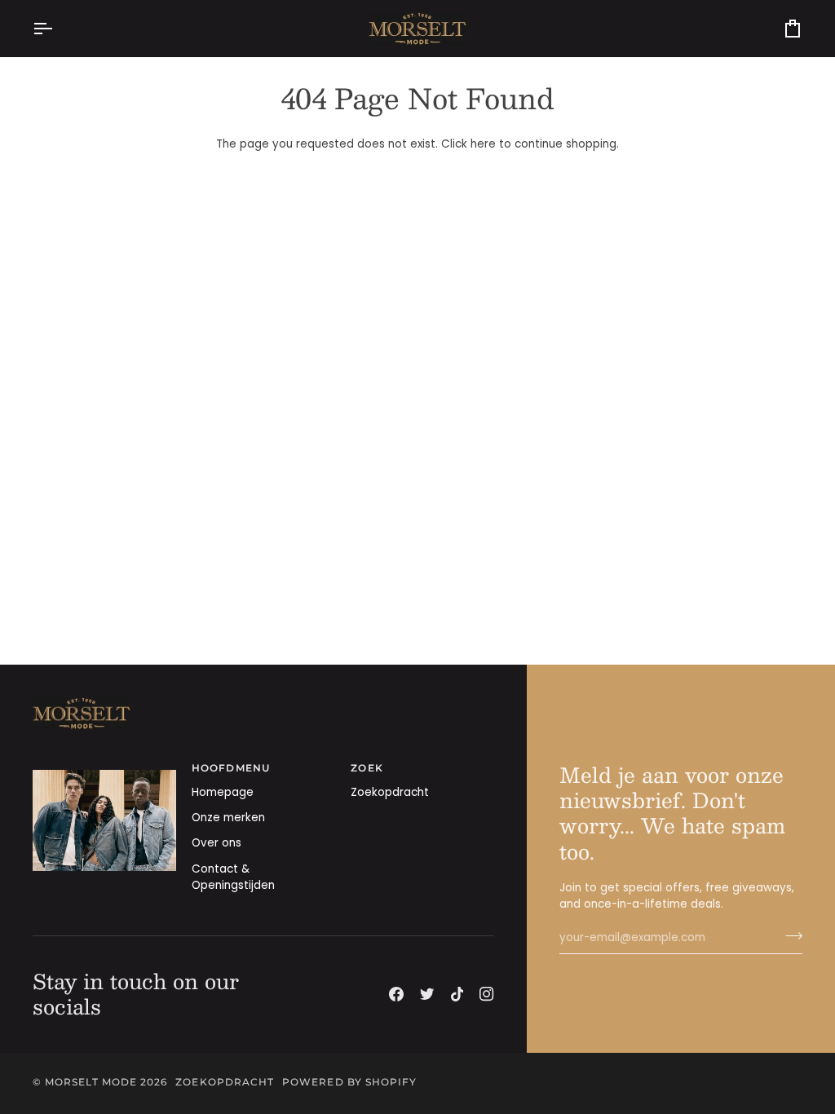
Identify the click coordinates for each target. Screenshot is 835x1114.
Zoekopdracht (390, 792)
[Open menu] (57, 28)
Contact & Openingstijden (233, 877)
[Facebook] (396, 994)
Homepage (223, 792)
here (483, 144)
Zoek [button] (366, 768)
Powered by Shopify (349, 1082)
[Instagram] (486, 994)
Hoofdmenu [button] (231, 768)
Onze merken (228, 817)
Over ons (216, 843)
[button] (104, 766)
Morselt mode (91, 1082)
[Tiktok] (457, 994)
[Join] (788, 935)
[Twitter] (427, 994)
